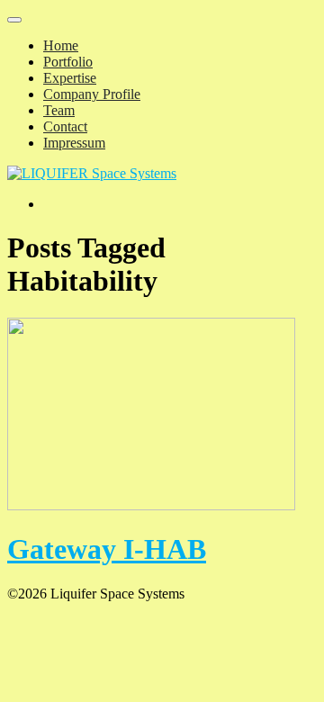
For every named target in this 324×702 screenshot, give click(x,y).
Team (59, 110)
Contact (65, 126)
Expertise (69, 78)
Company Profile (91, 94)
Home (60, 45)
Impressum (74, 142)
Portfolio (68, 61)
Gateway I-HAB (106, 549)
